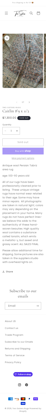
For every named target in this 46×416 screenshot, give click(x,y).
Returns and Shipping (17, 348)
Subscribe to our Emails (19, 341)
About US (10, 321)
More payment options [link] (23, 158)
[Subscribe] (37, 306)
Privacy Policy (13, 362)
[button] (6, 13)
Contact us (11, 328)
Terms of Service (14, 355)
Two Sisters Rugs (21, 408)
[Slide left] (17, 102)
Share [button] (9, 271)
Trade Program (14, 334)
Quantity (6, 124)
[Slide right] (29, 102)
